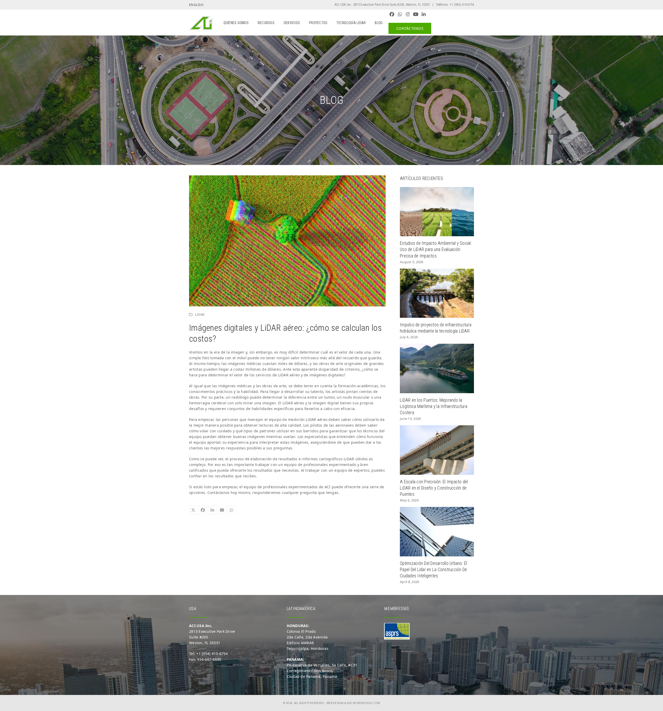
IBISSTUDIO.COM (368, 703)
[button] (193, 510)
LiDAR (199, 314)
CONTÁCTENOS (409, 28)
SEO (349, 703)
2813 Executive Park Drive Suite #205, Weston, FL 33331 (391, 4)
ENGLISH (196, 4)
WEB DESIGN (335, 703)
